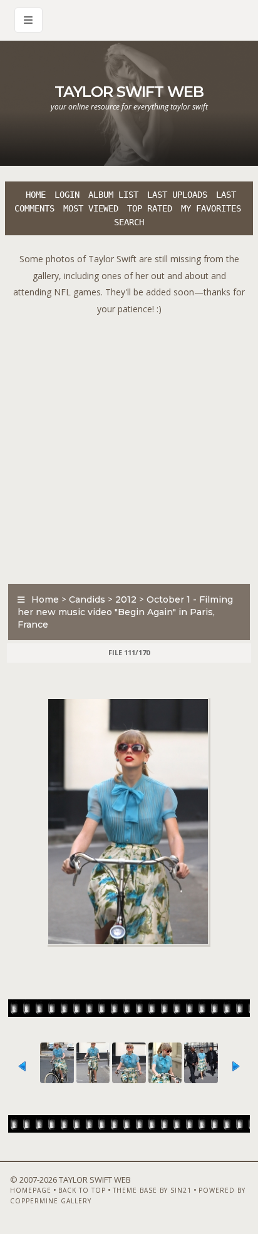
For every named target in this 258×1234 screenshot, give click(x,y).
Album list (113, 195)
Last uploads (177, 195)
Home (36, 195)
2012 (126, 599)
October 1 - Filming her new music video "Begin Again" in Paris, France (125, 612)
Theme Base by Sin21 (152, 1190)
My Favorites (211, 208)
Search (129, 222)
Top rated (149, 208)
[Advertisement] (129, 446)
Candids (87, 599)
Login (67, 195)
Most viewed (90, 208)
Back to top (82, 1190)
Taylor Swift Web (129, 92)
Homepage (30, 1190)
